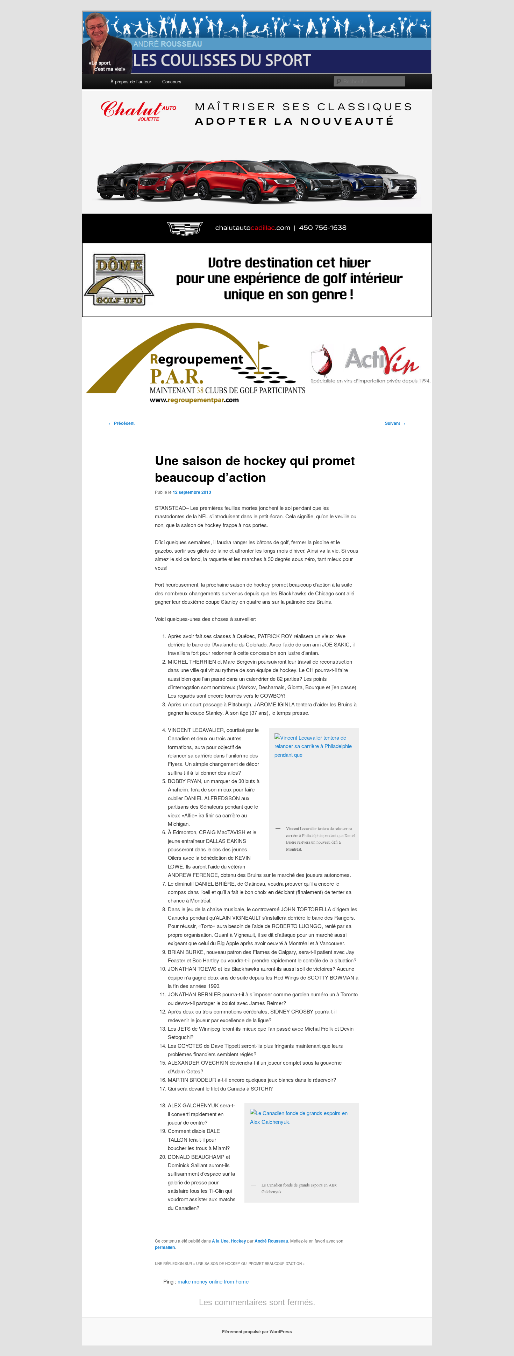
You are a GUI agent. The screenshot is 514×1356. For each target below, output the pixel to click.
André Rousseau (271, 1241)
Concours (171, 81)
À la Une (220, 1241)
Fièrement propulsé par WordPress (257, 1331)
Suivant (395, 423)
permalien (165, 1247)
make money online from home (213, 1281)
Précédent (122, 423)
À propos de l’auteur (130, 81)
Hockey (238, 1241)
